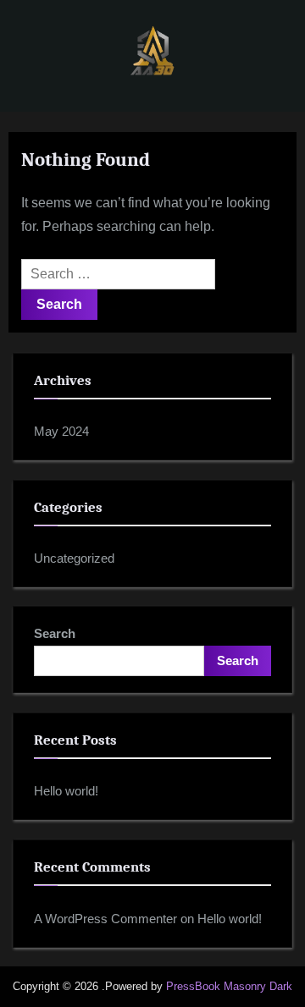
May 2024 (61, 431)
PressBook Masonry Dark (229, 986)
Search (54, 633)
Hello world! (66, 791)
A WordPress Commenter (105, 918)
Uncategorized (74, 558)
